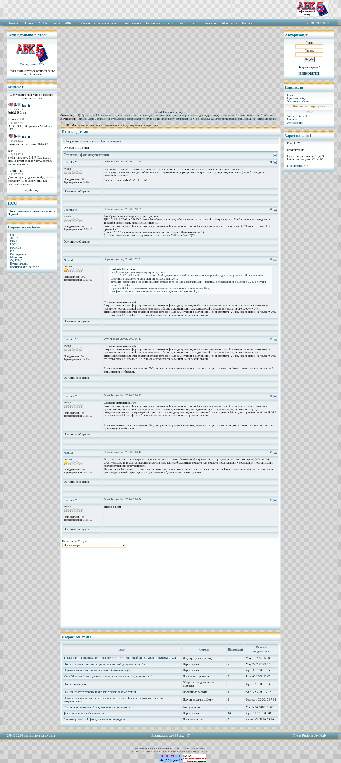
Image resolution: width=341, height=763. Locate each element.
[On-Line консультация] (170, 112)
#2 (271, 209)
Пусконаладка (19, 263)
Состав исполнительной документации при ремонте (97, 707)
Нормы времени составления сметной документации (97, 670)
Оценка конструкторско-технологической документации (100, 691)
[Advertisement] (32, 357)
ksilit (26, 106)
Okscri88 (317, 159)
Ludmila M (71, 162)
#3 (271, 259)
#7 (271, 499)
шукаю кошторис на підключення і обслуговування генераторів (117, 125)
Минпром (16, 257)
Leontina (15, 171)
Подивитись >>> (297, 165)
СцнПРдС (16, 260)
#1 (271, 161)
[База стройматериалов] (194, 761)
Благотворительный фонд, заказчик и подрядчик (94, 719)
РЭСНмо (15, 247)
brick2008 (16, 119)
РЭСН (14, 244)
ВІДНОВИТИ (309, 74)
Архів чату (32, 190)
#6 (271, 452)
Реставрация (18, 254)
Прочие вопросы (110, 141)
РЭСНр (14, 250)
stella (12, 151)
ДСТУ (14, 238)
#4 (271, 338)
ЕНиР (13, 241)
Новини (292, 119)
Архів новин (295, 122)
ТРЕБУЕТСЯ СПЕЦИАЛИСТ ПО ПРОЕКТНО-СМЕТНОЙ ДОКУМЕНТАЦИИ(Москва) (120, 658)
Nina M (68, 259)
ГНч (12, 234)
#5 (271, 395)
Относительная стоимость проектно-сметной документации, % (104, 664)
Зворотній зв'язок (298, 101)
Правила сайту (296, 98)
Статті (291, 95)
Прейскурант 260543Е (24, 266)
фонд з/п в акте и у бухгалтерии (84, 713)
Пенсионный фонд (75, 684)
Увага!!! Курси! (297, 116)
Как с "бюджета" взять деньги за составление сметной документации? (108, 676)
